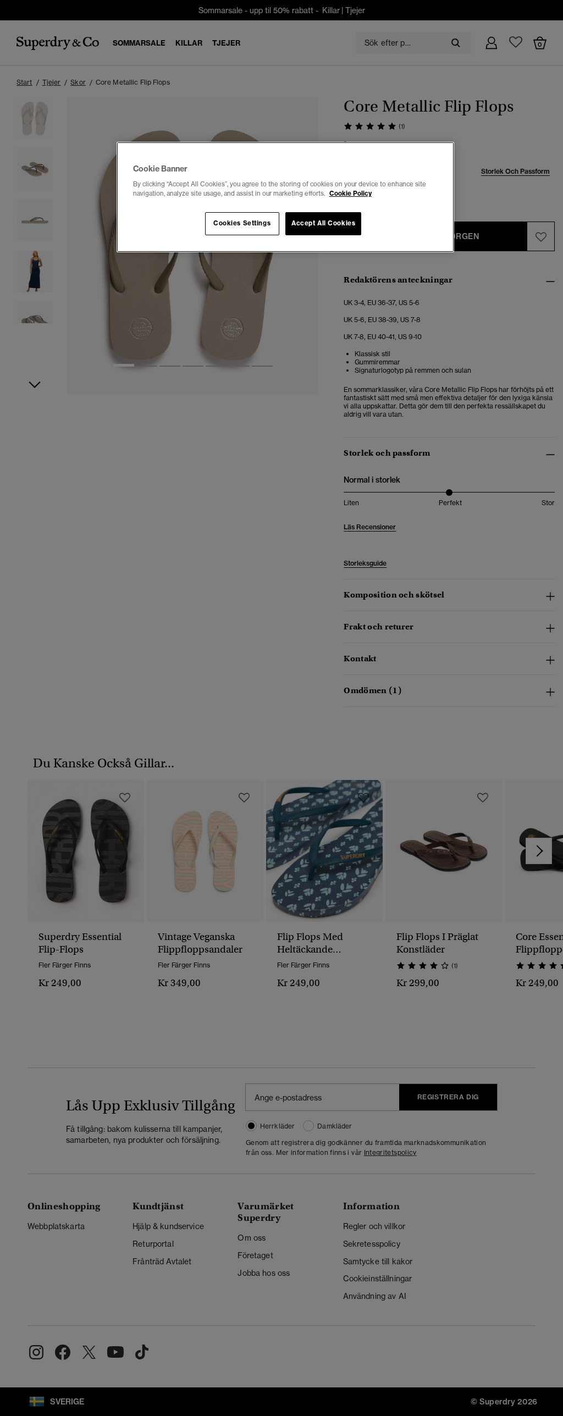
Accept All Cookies (323, 223)
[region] (285, 197)
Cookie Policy (350, 193)
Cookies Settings (242, 223)
